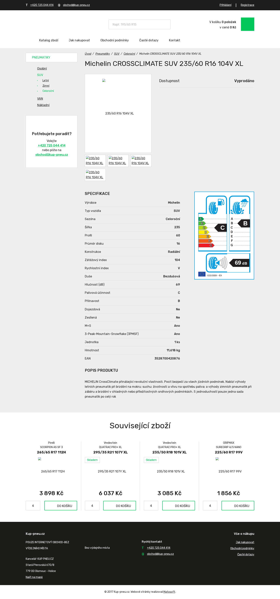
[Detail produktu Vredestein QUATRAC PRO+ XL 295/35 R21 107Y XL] (110, 471)
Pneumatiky (41, 57)
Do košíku (64, 506)
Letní (45, 80)
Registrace (247, 5)
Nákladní (43, 105)
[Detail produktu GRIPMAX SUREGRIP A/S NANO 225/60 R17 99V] (228, 471)
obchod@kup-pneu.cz (76, 5)
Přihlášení (225, 5)
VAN (40, 98)
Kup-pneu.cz (53, 24)
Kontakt (174, 40)
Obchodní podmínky (114, 40)
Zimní (45, 85)
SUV (40, 75)
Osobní (42, 68)
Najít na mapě (34, 577)
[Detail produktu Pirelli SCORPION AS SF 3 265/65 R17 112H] (51, 471)
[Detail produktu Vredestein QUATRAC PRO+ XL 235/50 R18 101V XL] (169, 471)
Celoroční (48, 91)
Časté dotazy (148, 40)
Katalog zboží (48, 40)
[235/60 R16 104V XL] (118, 113)
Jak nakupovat (79, 40)
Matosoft (169, 591)
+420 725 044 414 (42, 5)
